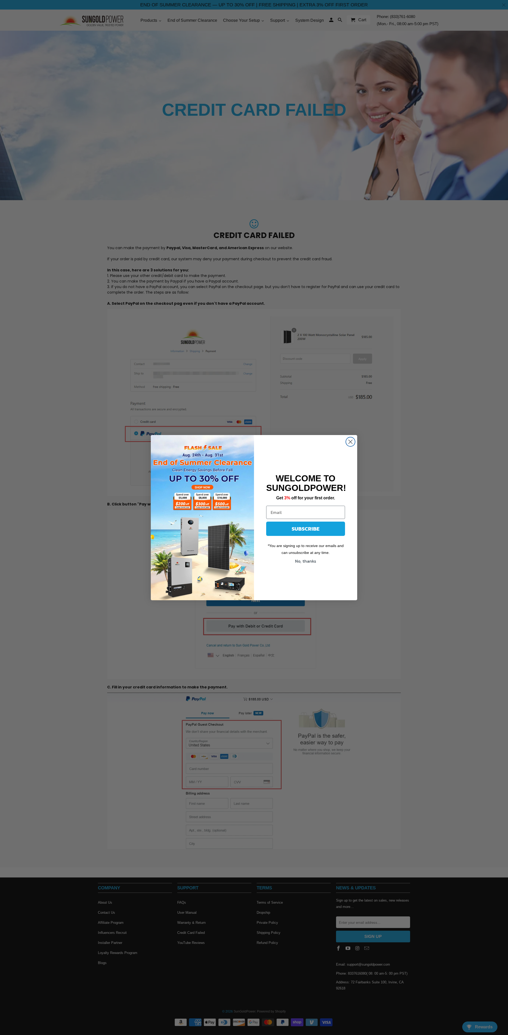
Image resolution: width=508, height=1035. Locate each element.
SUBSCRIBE (306, 529)
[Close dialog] (350, 441)
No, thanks (305, 561)
